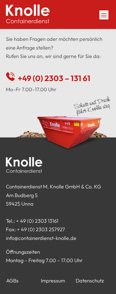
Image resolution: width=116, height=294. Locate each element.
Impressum (53, 280)
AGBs (12, 280)
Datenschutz (90, 280)
